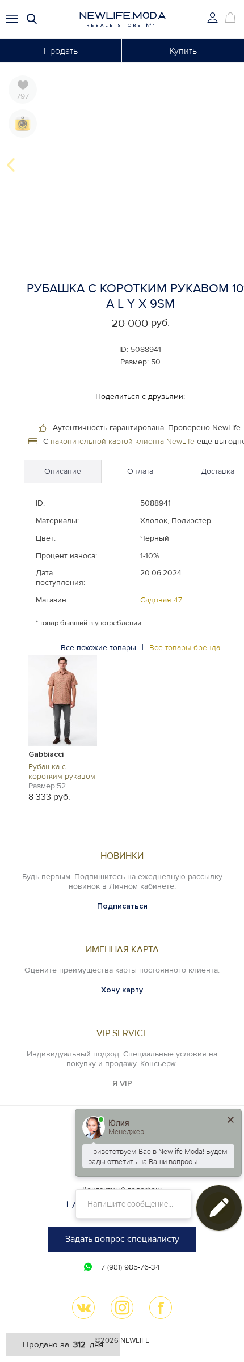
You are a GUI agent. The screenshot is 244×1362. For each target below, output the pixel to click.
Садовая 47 (161, 600)
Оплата (140, 471)
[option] (63, 727)
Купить (183, 51)
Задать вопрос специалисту (122, 1239)
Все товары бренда (184, 647)
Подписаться (122, 906)
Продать (61, 51)
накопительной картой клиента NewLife (123, 441)
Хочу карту (122, 990)
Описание (62, 471)
